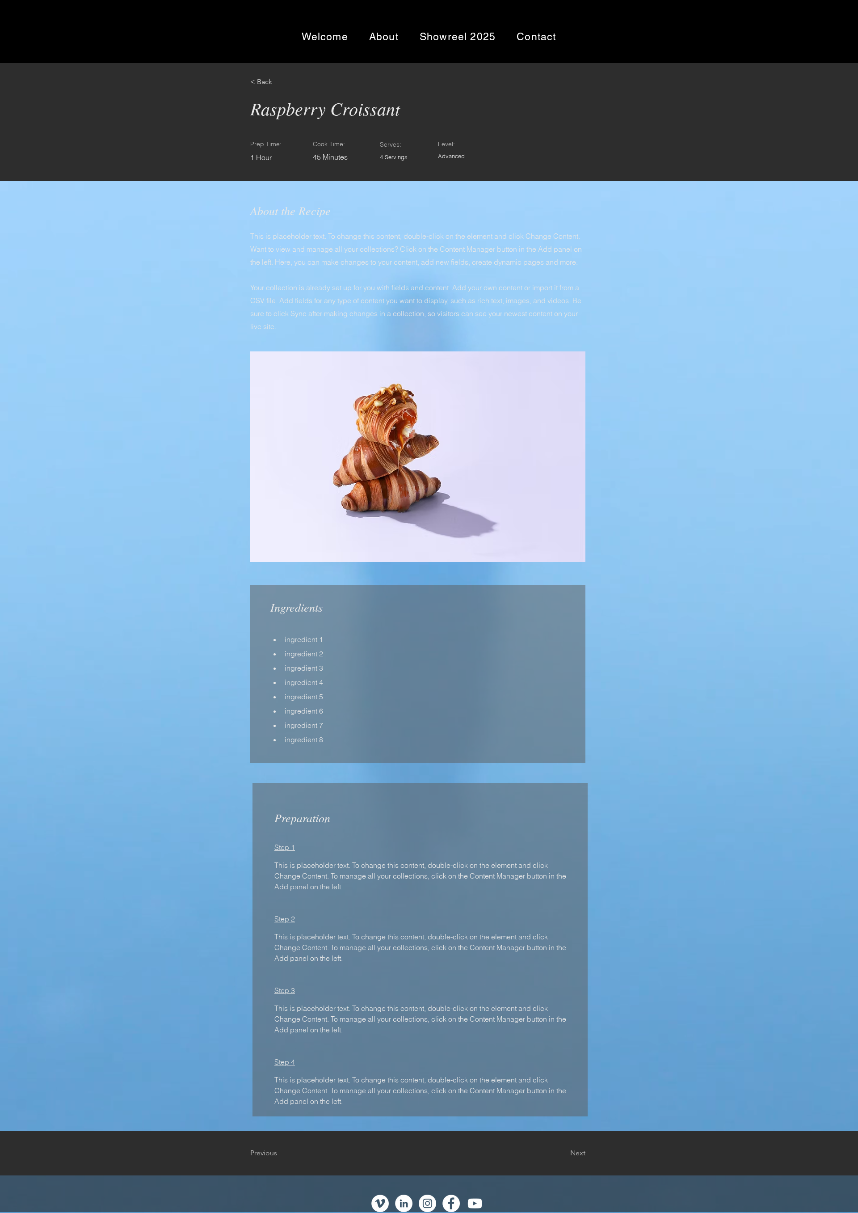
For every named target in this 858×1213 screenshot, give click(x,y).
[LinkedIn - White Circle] (403, 1203)
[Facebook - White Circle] (451, 1203)
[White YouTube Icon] (475, 1203)
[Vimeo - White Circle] (380, 1203)
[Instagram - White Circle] (427, 1203)
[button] (279, 82)
